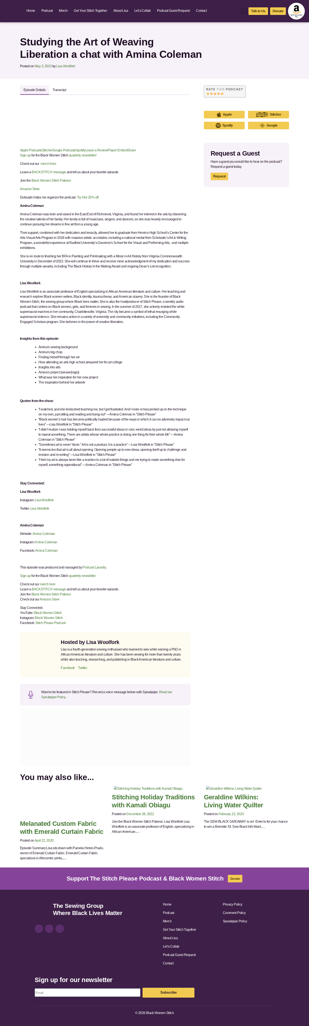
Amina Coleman (44, 533)
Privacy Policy (232, 904)
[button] (242, 11)
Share (131, 150)
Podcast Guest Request (173, 10)
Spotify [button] (227, 125)
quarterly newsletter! (82, 155)
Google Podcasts (64, 150)
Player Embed (117, 150)
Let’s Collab (142, 10)
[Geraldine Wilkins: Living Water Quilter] (234, 788)
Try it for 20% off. (88, 197)
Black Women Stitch (48, 613)
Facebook (68, 668)
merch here (49, 163)
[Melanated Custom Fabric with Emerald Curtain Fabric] (57, 801)
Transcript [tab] (59, 90)
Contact (201, 10)
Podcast (47, 10)
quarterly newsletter (82, 576)
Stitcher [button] (275, 114)
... (66, 858)
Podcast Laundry (94, 567)
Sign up (25, 155)
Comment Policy (234, 913)
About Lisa (120, 10)
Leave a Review (96, 150)
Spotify (80, 150)
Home (30, 10)
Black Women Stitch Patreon (51, 180)
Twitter (82, 668)
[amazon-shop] (296, 11)
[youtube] (59, 928)
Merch (63, 10)
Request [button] (219, 176)
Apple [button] (227, 114)
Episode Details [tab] (34, 90)
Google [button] (272, 125)
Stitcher (47, 150)
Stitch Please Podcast (50, 623)
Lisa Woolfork (65, 66)
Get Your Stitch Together (90, 10)
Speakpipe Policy (235, 921)
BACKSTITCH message (49, 172)
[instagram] (39, 928)
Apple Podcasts (31, 150)
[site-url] (42, 910)
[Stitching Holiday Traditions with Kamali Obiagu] (148, 788)
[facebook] (49, 928)
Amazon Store (30, 189)
